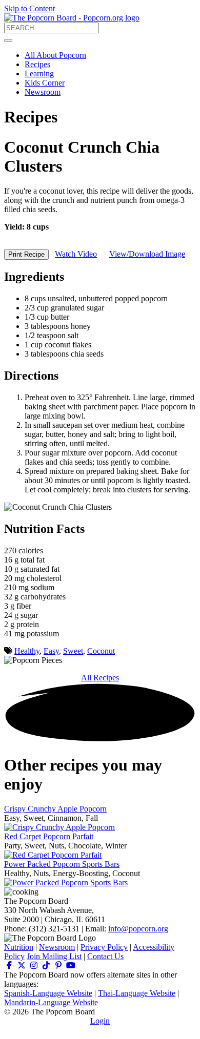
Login (100, 1020)
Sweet (73, 651)
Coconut (101, 651)
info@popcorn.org (138, 928)
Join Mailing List (54, 956)
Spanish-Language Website (48, 993)
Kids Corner (45, 82)
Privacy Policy (104, 947)
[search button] (8, 40)
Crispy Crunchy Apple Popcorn (55, 808)
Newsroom (43, 92)
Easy (51, 651)
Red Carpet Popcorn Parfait (48, 836)
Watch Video (76, 254)
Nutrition (18, 947)
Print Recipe (26, 254)
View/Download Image (147, 254)
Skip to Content (29, 8)
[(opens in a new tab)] (9, 965)
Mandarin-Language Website (51, 1002)
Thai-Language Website (136, 993)
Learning (39, 73)
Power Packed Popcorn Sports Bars (61, 864)
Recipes (37, 64)
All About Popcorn (55, 55)
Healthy (26, 651)
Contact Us (105, 956)
